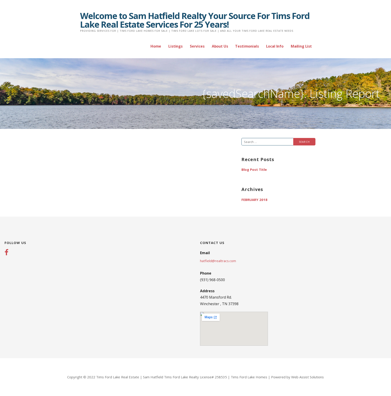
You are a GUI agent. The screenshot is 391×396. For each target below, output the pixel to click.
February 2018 (254, 199)
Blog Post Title (254, 169)
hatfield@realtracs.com (218, 260)
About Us (220, 46)
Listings (175, 46)
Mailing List (301, 46)
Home (155, 46)
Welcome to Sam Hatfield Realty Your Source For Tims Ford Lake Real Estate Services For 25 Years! (195, 20)
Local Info (275, 46)
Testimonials (247, 46)
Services (197, 46)
